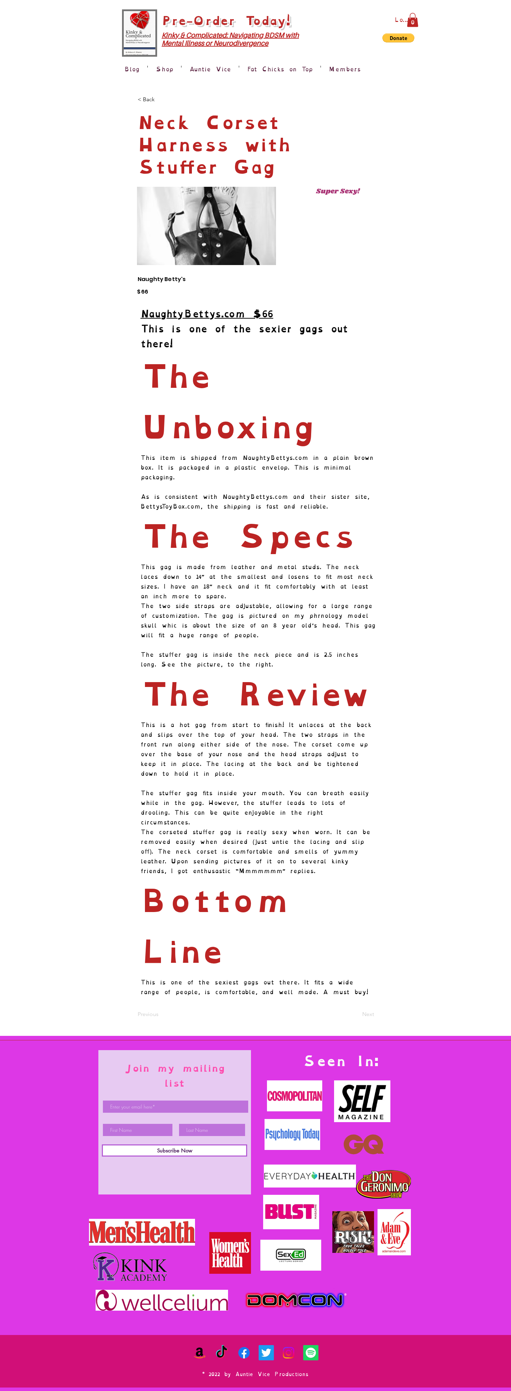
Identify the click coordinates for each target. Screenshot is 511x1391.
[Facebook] (244, 1352)
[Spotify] (310, 1352)
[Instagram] (288, 1352)
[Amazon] (199, 1352)
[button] (413, 20)
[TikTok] (221, 1352)
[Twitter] (266, 1352)
